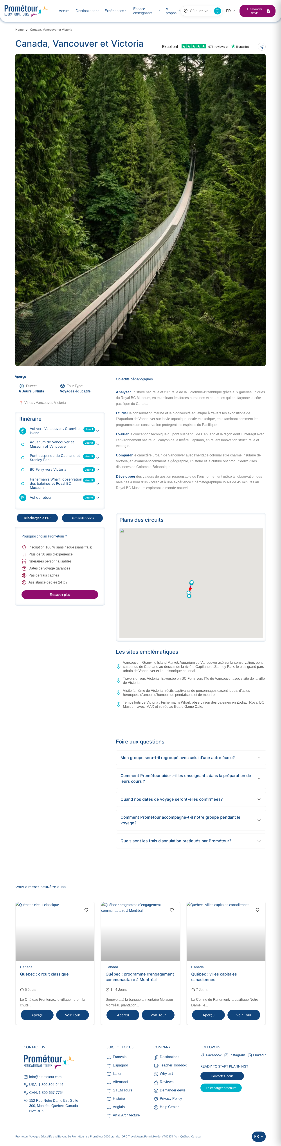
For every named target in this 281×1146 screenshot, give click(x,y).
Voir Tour (72, 1015)
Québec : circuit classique (44, 974)
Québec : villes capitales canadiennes (214, 977)
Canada (26, 967)
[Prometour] (26, 11)
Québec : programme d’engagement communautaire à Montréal (140, 977)
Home (19, 29)
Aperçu (37, 1015)
